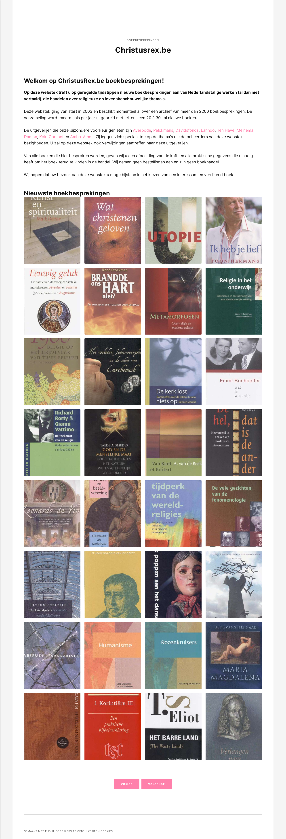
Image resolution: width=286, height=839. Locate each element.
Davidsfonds (187, 130)
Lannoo (208, 130)
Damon (30, 136)
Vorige (127, 784)
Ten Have (225, 130)
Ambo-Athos (81, 136)
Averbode (142, 130)
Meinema (245, 130)
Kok (42, 136)
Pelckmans (163, 130)
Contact (56, 136)
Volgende (156, 784)
